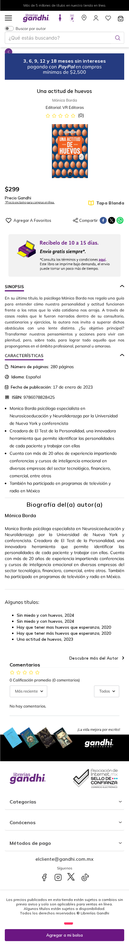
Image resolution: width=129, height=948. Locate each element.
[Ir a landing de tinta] (60, 20)
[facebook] (103, 220)
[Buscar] (117, 38)
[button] (8, 18)
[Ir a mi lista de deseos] (108, 20)
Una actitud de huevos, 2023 (45, 639)
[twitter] (111, 220)
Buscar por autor (31, 28)
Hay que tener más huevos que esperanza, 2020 (64, 633)
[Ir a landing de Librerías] (84, 20)
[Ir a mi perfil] (96, 20)
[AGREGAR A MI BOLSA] (64, 935)
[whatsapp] (120, 220)
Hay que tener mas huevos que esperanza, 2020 (64, 627)
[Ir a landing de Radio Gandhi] (72, 20)
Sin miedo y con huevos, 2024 (45, 615)
